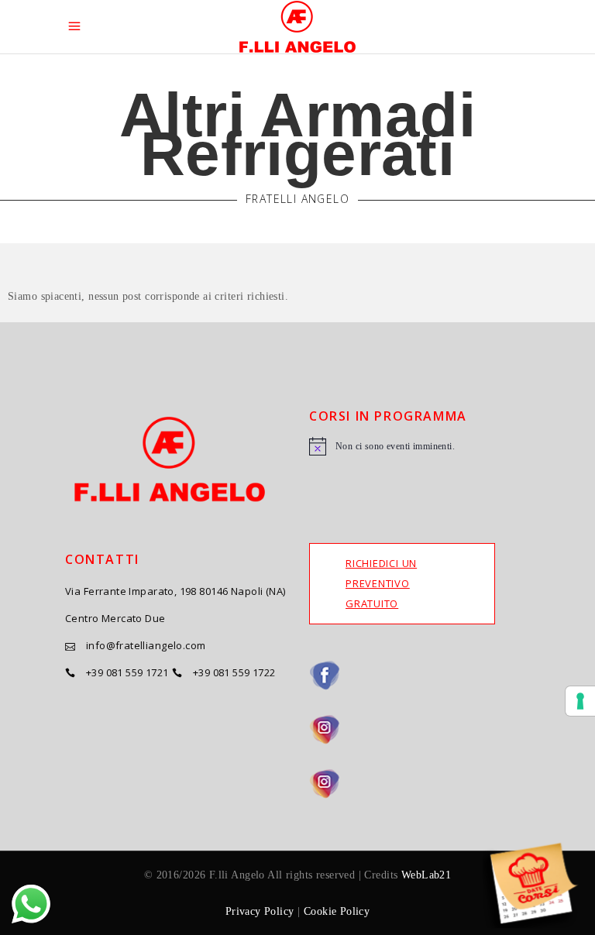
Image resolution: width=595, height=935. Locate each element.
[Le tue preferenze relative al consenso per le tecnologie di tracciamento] (580, 701)
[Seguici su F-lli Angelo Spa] (419, 729)
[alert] (419, 446)
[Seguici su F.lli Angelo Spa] (419, 675)
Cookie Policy (337, 911)
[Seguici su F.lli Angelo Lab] (419, 783)
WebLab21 (426, 875)
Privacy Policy (259, 911)
